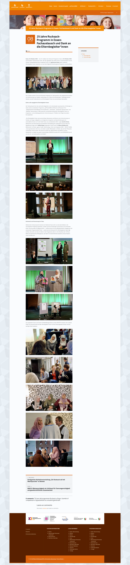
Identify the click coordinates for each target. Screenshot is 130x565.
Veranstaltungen (87, 57)
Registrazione (110, 12)
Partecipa (108, 6)
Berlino (50, 532)
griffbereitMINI (73, 6)
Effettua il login (103, 12)
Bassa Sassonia (52, 536)
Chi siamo (100, 6)
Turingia (71, 551)
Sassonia (71, 547)
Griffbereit (82, 6)
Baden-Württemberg (74, 532)
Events (55, 6)
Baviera (71, 533)
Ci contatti (115, 6)
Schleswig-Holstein (74, 549)
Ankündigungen (87, 55)
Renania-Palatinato (74, 546)
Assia (71, 538)
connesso (44, 508)
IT (116, 12)
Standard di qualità (63, 6)
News (50, 6)
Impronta (28, 531)
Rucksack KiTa (91, 6)
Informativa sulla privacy (31, 534)
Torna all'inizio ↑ (60, 559)
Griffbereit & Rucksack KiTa (38, 559)
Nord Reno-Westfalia (53, 538)
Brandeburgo (72, 536)
